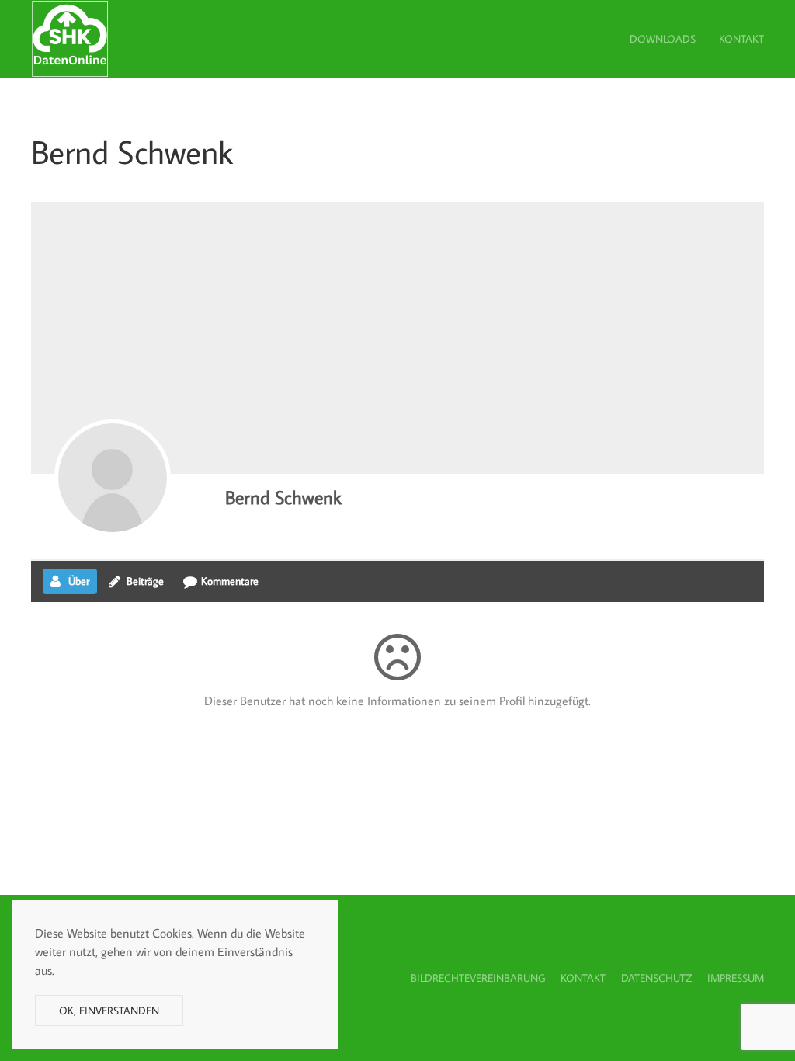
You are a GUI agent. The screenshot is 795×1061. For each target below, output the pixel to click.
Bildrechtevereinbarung (478, 978)
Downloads (663, 39)
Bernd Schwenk (283, 497)
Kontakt (741, 39)
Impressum (735, 978)
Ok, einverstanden (109, 1011)
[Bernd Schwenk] (112, 477)
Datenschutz (656, 978)
